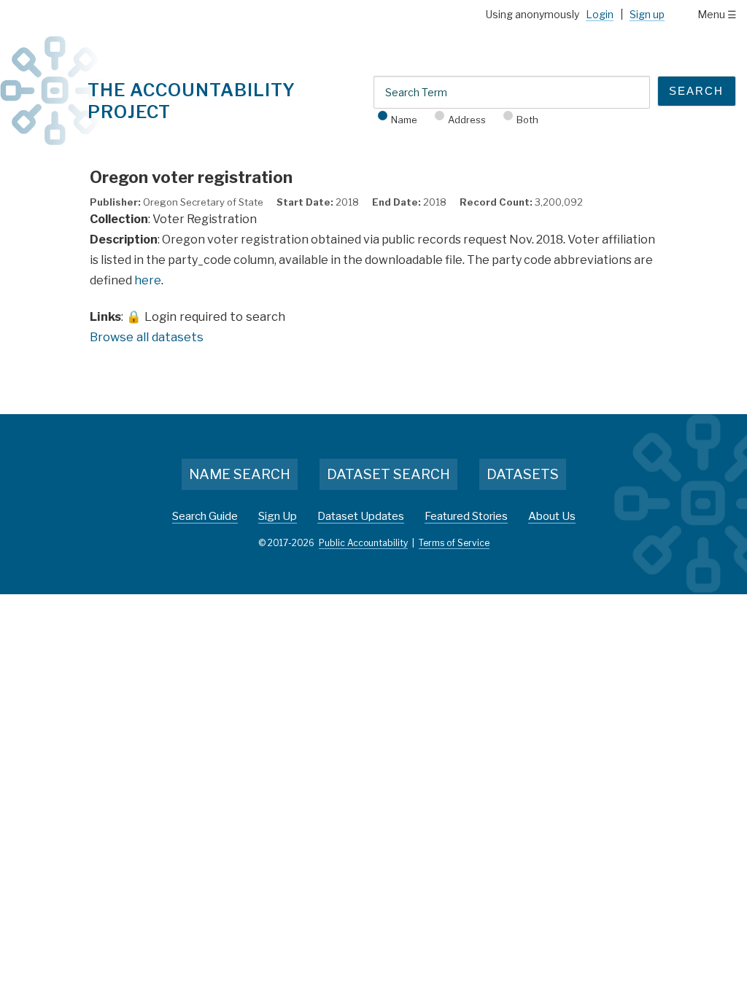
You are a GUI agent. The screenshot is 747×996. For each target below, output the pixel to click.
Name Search (239, 474)
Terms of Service (454, 542)
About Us (552, 516)
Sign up (647, 14)
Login (600, 14)
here (147, 280)
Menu (711, 14)
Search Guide (205, 516)
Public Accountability (363, 542)
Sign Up (277, 516)
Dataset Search (388, 474)
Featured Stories (466, 516)
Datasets (523, 474)
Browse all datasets (147, 337)
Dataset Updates (360, 516)
